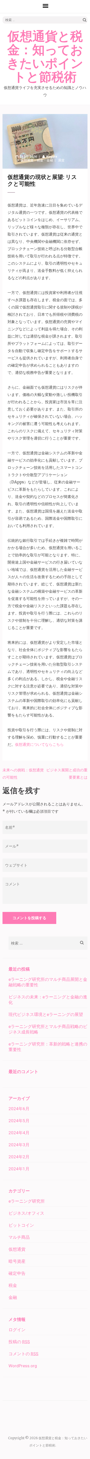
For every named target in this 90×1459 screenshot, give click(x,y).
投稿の (19, 1341)
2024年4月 (19, 1132)
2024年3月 (19, 1144)
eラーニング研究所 (26, 1201)
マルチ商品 (19, 1237)
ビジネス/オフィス (26, 1213)
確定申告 (17, 1273)
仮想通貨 (27, 160)
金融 (49, 160)
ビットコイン (21, 1225)
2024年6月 (19, 1108)
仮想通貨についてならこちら (39, 744)
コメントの (23, 1353)
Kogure (51, 156)
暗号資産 (17, 1261)
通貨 (61, 160)
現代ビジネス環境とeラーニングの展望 (45, 1014)
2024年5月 (19, 1120)
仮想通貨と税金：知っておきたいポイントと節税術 (45, 57)
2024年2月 (19, 1156)
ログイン (17, 1329)
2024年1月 (19, 1168)
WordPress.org (22, 1365)
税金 (40, 160)
